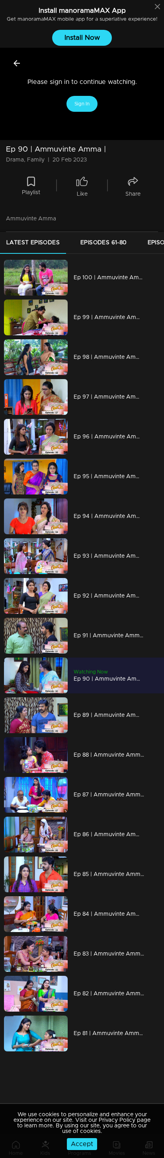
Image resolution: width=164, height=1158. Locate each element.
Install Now (82, 37)
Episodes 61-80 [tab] (103, 242)
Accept (82, 1144)
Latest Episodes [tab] (33, 242)
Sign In (82, 103)
